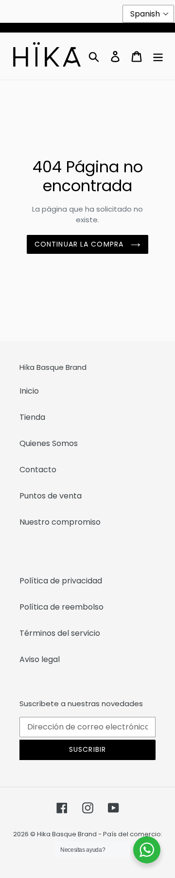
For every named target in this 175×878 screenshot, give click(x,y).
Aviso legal (39, 659)
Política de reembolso (61, 607)
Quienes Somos (48, 443)
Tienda (32, 417)
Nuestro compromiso (60, 522)
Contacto (37, 469)
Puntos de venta (50, 495)
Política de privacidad (60, 580)
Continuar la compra (80, 244)
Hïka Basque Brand (67, 834)
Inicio (29, 391)
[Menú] (158, 56)
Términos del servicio (59, 633)
